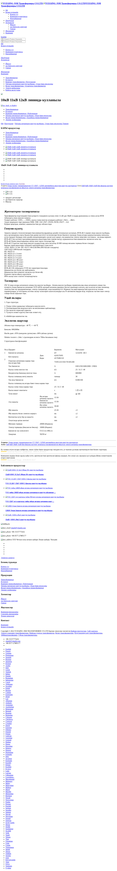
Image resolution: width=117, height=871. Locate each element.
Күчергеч (9, 80)
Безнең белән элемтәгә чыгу (10, 184)
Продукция (8, 124)
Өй (2, 124)
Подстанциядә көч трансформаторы (88, 633)
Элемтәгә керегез (7, 558)
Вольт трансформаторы (64, 633)
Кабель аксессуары (12, 90)
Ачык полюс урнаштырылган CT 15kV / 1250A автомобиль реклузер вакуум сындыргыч (42, 186)
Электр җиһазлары (12, 88)
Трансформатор (11, 78)
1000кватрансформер (9, 635)
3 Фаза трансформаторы (27, 635)
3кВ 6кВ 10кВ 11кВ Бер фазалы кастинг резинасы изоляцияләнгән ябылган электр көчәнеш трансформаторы (49, 444)
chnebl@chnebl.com (18, 528)
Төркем (65, 124)
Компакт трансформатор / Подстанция (20, 82)
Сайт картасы (92, 631)
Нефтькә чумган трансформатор (41, 633)
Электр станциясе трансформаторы (14, 633)
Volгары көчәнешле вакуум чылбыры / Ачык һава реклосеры (29, 84)
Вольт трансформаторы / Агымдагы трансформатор (25, 86)
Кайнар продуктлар (78, 631)
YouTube (22, 184)
